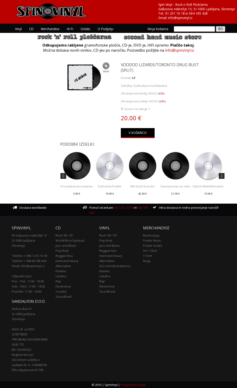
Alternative (63, 266)
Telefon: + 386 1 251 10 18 (29, 256)
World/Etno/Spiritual (70, 240)
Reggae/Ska (64, 256)
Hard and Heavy (67, 261)
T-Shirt (147, 256)
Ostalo (85, 29)
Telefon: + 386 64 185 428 (29, 261)
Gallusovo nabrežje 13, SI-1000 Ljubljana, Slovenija (196, 9)
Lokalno (61, 276)
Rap (58, 281)
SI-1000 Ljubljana (23, 240)
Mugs (147, 261)
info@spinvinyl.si (180, 18)
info (161, 93)
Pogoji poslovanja (133, 385)
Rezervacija (151, 235)
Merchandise (50, 29)
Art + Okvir (150, 251)
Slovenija (18, 245)
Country (61, 291)
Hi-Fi (70, 29)
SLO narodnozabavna (114, 266)
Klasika (61, 271)
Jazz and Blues (66, 245)
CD (31, 29)
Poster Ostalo (152, 245)
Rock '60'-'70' (64, 235)
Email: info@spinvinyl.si (28, 266)
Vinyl (18, 29)
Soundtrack (64, 296)
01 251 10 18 (175, 13)
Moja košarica (158, 29)
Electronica (63, 286)
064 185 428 (198, 13)
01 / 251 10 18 (124, 207)
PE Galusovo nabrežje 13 (29, 235)
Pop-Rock (62, 251)
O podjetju (105, 29)
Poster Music (152, 240)
